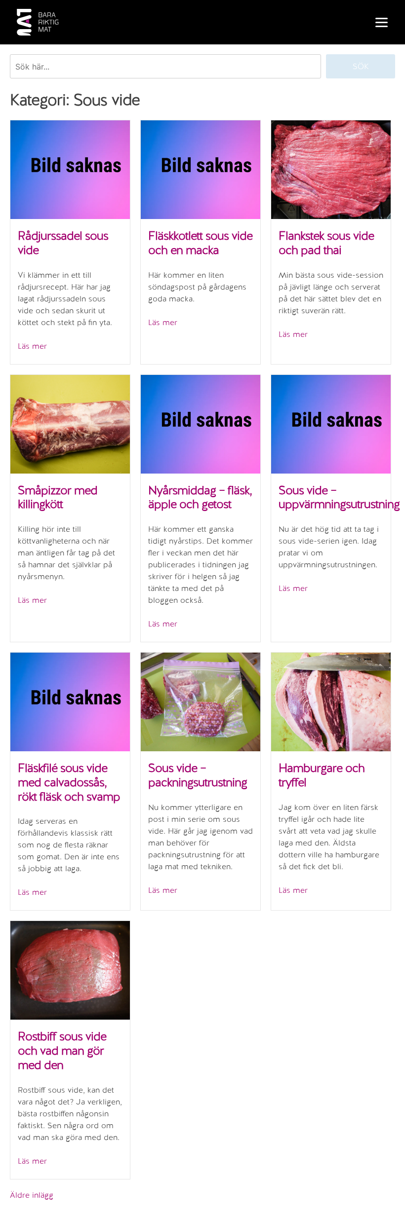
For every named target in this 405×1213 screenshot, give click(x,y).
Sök (361, 66)
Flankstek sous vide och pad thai (326, 242)
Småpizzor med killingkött (57, 497)
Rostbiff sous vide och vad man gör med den (62, 1050)
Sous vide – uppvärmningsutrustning (339, 497)
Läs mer (32, 346)
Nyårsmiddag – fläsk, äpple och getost (200, 497)
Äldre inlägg (31, 1195)
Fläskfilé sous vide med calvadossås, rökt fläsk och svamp (69, 782)
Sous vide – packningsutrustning (197, 775)
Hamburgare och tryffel (321, 775)
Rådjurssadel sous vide (63, 242)
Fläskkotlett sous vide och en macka (200, 242)
